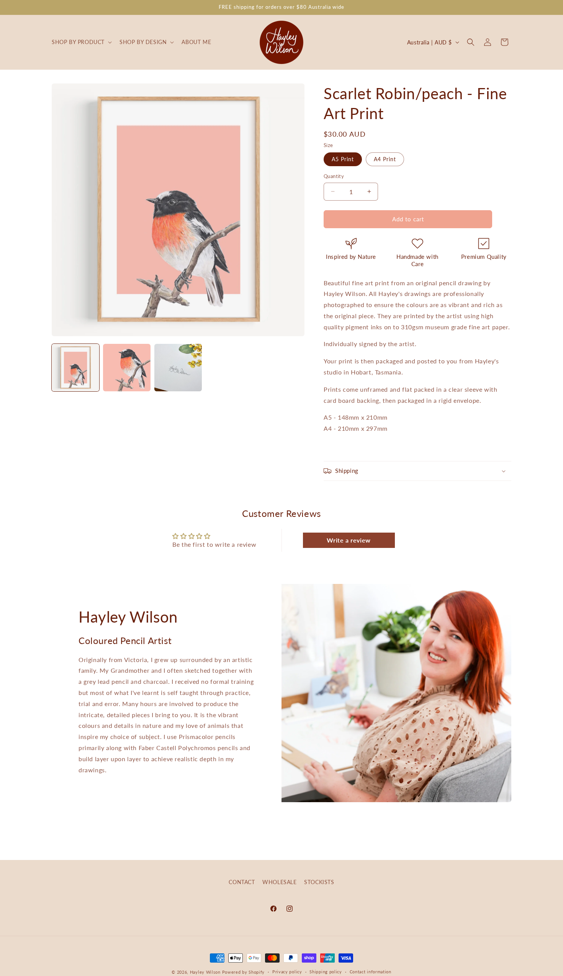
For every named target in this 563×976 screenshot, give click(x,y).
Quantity (334, 176)
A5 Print (343, 159)
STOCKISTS (319, 882)
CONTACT (242, 882)
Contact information (370, 971)
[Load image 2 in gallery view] (127, 367)
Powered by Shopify (243, 971)
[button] (81, 42)
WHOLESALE (279, 882)
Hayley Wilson (205, 971)
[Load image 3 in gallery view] (178, 367)
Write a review (348, 540)
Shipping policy (325, 971)
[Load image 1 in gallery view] (75, 367)
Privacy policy (287, 971)
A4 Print (385, 159)
